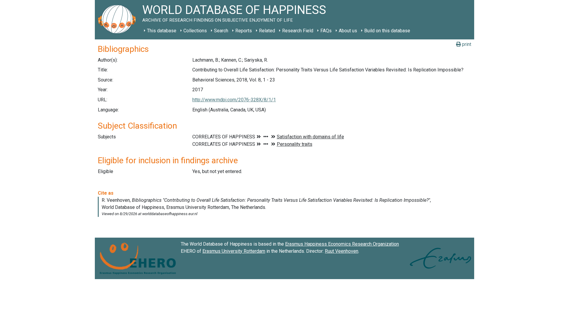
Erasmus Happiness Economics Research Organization (342, 244)
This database (161, 30)
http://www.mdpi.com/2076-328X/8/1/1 (234, 100)
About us (348, 30)
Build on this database (387, 30)
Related (267, 30)
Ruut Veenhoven (341, 251)
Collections (195, 30)
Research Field (297, 30)
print (466, 44)
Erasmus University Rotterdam (233, 251)
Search (221, 30)
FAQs (326, 30)
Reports (243, 30)
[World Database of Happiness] (118, 19)
